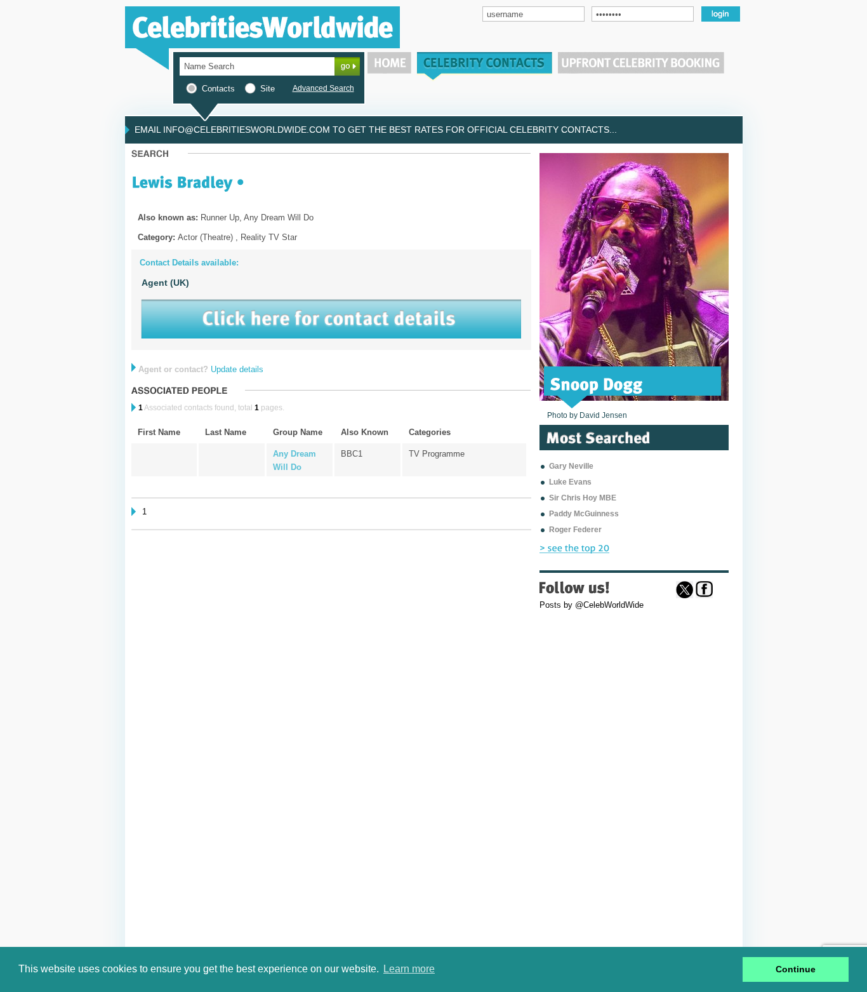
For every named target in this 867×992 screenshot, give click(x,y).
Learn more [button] (409, 968)
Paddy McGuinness (584, 513)
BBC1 (351, 454)
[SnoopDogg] (596, 382)
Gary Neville (571, 466)
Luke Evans (570, 482)
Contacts (218, 88)
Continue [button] (796, 969)
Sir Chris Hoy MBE (582, 497)
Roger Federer (575, 529)
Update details (237, 369)
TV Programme (437, 454)
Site (267, 88)
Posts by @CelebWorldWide (591, 605)
